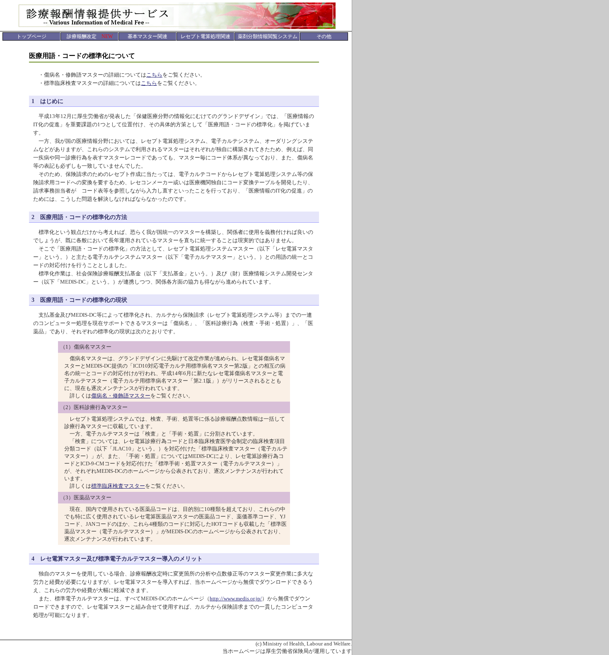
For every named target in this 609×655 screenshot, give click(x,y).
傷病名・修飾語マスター (120, 396)
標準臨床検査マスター (118, 486)
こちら (154, 75)
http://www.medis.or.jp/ (236, 598)
